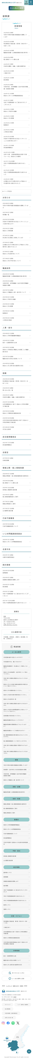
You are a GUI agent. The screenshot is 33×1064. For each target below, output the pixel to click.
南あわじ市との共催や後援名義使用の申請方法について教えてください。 (16, 685)
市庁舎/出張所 (7, 429)
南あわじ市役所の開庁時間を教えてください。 (15, 694)
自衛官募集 (6, 460)
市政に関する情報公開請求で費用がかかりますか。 (16, 746)
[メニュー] (31, 2)
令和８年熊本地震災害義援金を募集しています (15, 35)
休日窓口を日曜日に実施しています (13, 237)
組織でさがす (16, 985)
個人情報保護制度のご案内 (10, 496)
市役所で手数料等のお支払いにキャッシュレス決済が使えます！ (15, 139)
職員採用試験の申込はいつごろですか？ (14, 720)
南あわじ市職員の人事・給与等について (14, 292)
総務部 (21, 985)
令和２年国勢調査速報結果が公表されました (15, 173)
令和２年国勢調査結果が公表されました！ (15, 164)
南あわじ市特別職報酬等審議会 (12, 335)
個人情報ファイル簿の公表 (11, 59)
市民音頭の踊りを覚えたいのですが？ (13, 657)
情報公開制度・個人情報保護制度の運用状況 (16, 476)
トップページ (9, 985)
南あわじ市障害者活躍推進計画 (12, 413)
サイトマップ (7, 1004)
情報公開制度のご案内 (9, 503)
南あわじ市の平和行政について (12, 260)
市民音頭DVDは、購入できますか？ (13, 661)
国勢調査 (5, 572)
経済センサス (7, 905)
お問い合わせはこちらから (10, 624)
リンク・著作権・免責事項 (22, 1004)
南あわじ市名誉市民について (11, 253)
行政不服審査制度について (10, 526)
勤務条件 (6, 125)
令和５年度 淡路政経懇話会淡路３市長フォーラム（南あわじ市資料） (15, 155)
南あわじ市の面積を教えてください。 (13, 690)
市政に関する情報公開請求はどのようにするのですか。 (16, 679)
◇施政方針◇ (7, 73)
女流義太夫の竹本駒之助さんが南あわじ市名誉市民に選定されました (15, 182)
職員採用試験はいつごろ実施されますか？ (14, 730)
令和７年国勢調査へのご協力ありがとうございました (15, 103)
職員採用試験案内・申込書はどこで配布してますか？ (15, 667)
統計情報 (6, 79)
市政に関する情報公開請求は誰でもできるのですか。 (15, 704)
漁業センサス (7, 909)
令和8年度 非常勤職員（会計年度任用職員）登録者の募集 (16, 87)
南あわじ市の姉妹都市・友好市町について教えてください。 (16, 673)
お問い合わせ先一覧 (9, 1017)
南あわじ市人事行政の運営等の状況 (13, 365)
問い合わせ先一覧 (8, 390)
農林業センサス (8, 872)
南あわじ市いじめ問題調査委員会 (13, 95)
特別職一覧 (6, 214)
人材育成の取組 (8, 131)
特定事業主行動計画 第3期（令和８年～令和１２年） (16, 44)
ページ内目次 (8, 191)
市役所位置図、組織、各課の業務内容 (15, 66)
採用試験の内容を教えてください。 (13, 715)
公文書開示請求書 (8, 510)
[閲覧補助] (26, 2)
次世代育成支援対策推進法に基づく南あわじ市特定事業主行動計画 (16, 421)
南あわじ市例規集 (8, 230)
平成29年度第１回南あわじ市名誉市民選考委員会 (16, 843)
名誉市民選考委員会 (8, 557)
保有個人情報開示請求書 (10, 489)
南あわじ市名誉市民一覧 (10, 699)
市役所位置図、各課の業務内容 (11, 1013)
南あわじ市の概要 (9, 118)
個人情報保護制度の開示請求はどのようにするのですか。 (16, 735)
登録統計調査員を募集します (11, 579)
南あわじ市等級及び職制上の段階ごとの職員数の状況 (16, 350)
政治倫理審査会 (8, 147)
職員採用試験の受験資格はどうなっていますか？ (15, 725)
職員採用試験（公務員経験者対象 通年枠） (16, 52)
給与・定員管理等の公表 (10, 342)
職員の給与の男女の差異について (12, 358)
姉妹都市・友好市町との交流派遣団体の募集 (15, 769)
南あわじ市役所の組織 (10, 111)
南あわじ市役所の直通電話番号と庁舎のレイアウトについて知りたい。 (16, 710)
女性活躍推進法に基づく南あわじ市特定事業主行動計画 (16, 405)
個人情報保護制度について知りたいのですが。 (16, 741)
